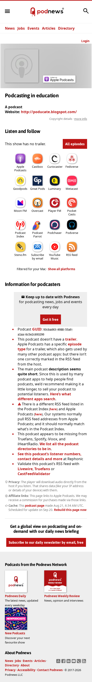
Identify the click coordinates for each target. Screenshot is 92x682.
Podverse (72, 233)
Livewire (25, 468)
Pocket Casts (71, 212)
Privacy (10, 670)
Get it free (51, 319)
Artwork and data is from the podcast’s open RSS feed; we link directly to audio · (46, 119)
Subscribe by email (37, 256)
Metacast (72, 189)
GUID (37, 329)
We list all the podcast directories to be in (48, 446)
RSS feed (71, 255)
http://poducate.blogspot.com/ (49, 111)
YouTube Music (54, 256)
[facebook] (64, 662)
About (25, 665)
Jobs (21, 28)
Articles (48, 28)
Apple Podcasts (20, 168)
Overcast (37, 211)
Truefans (42, 468)
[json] (79, 662)
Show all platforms (61, 269)
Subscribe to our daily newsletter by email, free (46, 542)
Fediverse (71, 167)
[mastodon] (58, 662)
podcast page (34, 506)
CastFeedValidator (34, 473)
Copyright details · (68, 119)
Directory (66, 28)
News (10, 28)
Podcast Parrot (37, 234)
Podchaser (55, 233)
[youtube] (74, 662)
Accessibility (26, 670)
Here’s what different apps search (44, 396)
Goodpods (20, 189)
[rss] (84, 662)
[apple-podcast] (59, 81)
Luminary (54, 189)
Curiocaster (55, 167)
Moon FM (20, 211)
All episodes (75, 144)
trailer (70, 339)
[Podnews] (32, 12)
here (53, 409)
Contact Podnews (50, 670)
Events (33, 28)
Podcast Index (20, 234)
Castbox (37, 167)
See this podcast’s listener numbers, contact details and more (50, 456)
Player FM (54, 211)
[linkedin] (69, 662)
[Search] (86, 13)
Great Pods (37, 189)
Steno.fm (20, 255)
